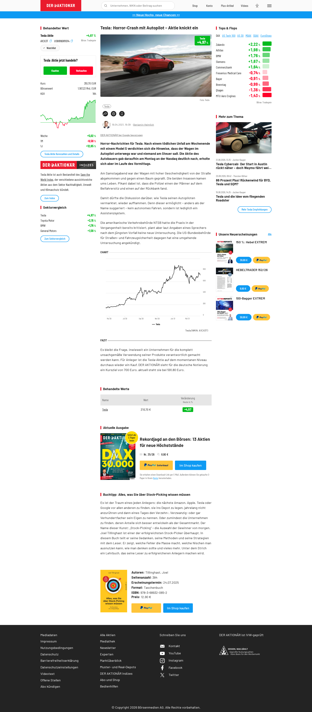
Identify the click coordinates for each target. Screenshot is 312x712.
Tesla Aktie (46, 35)
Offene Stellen (50, 680)
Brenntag (221, 84)
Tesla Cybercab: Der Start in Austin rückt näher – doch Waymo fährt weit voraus (243, 166)
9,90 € (243, 288)
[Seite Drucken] (113, 113)
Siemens (220, 62)
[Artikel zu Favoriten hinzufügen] (122, 113)
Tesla (106, 106)
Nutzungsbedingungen (56, 648)
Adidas (219, 50)
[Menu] (268, 5)
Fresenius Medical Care (228, 73)
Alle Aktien (107, 635)
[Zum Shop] (195, 5)
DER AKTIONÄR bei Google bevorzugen (121, 135)
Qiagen (219, 90)
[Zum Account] (209, 5)
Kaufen (55, 70)
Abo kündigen (50, 686)
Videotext (47, 674)
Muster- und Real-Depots (118, 667)
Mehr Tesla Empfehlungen (255, 209)
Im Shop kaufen (190, 465)
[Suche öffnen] (105, 5)
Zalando (220, 44)
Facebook (175, 667)
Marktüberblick (111, 660)
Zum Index (49, 198)
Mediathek (107, 641)
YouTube (175, 653)
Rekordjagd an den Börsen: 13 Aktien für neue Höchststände (175, 442)
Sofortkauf (162, 465)
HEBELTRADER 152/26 (252, 270)
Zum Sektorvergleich (54, 238)
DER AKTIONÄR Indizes (116, 673)
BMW (218, 56)
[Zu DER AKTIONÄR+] (227, 5)
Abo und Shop (110, 680)
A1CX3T (44, 40)
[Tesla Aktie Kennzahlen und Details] (68, 114)
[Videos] (244, 5)
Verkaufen (81, 70)
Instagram (176, 660)
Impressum (48, 641)
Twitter (174, 675)
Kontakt (174, 646)
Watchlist (51, 48)
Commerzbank (224, 67)
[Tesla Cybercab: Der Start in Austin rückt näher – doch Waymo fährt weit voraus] (244, 138)
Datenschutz (49, 654)
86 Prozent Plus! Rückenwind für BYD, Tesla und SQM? (243, 182)
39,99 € (244, 260)
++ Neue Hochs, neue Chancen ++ (156, 15)
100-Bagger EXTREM (250, 298)
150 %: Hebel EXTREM (251, 242)
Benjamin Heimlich (143, 124)
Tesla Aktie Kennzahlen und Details (61, 154)
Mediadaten (48, 635)
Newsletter (108, 648)
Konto (155, 478)
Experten (106, 654)
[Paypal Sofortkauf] (146, 608)
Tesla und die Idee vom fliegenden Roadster (240, 198)
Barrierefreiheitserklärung (59, 660)
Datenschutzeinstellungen (59, 667)
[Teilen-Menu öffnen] (105, 113)
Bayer (219, 79)
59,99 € (244, 317)
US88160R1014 (62, 40)
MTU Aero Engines (226, 96)
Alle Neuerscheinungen (265, 234)
